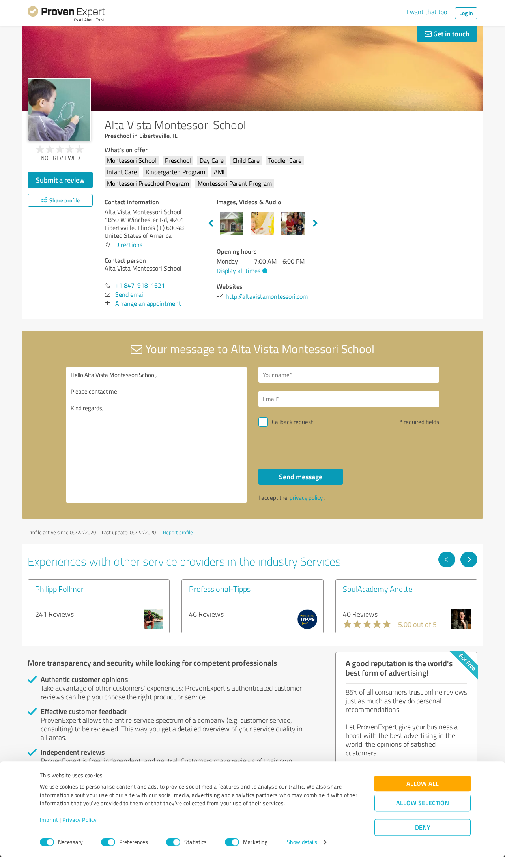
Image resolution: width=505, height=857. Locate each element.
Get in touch (450, 33)
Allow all (422, 783)
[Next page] (468, 559)
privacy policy (306, 497)
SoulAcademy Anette (377, 588)
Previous (211, 224)
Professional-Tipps (220, 588)
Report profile (178, 532)
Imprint (49, 820)
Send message (300, 476)
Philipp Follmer (59, 588)
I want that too (427, 12)
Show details (302, 842)
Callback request (292, 422)
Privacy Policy (79, 820)
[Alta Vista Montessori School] (59, 110)
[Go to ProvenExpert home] (66, 15)
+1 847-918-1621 (140, 285)
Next (315, 224)
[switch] (108, 842)
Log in (466, 13)
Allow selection (422, 803)
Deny (422, 827)
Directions (128, 244)
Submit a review (60, 180)
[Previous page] (446, 559)
